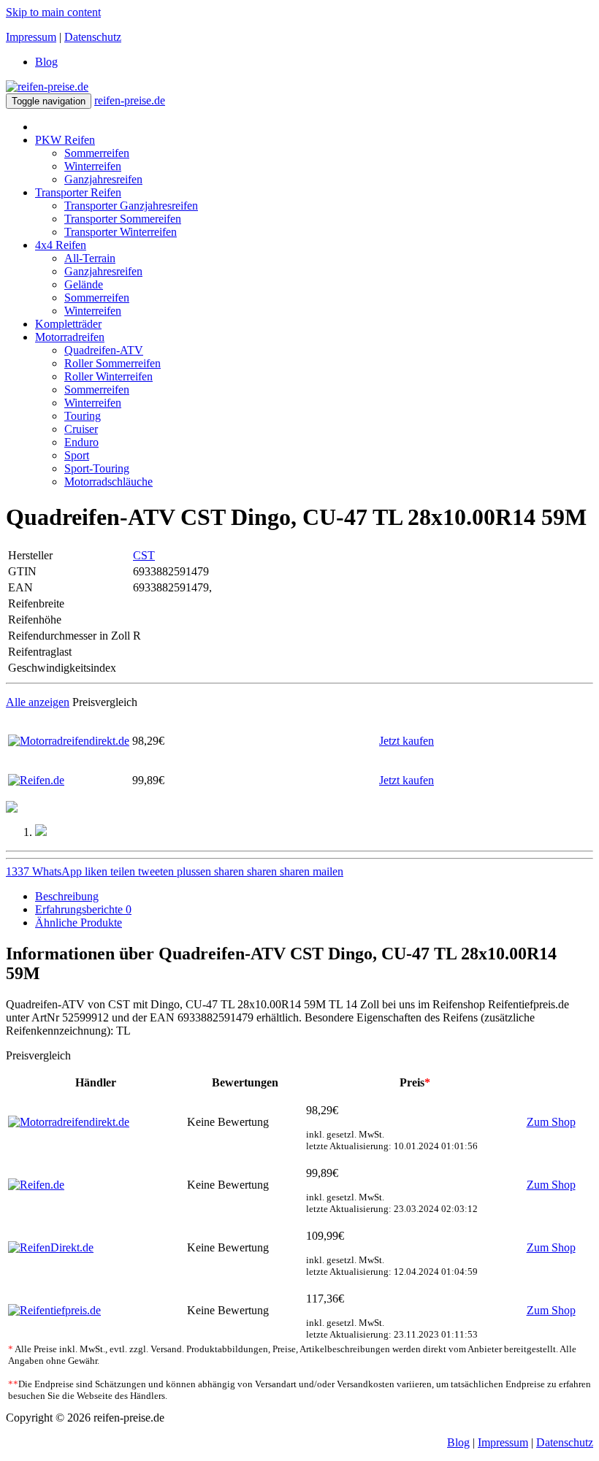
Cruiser (81, 429)
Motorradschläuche (108, 481)
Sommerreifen (96, 153)
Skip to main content (53, 12)
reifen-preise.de (129, 100)
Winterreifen (92, 166)
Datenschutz (92, 37)
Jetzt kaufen (406, 741)
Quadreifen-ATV (103, 350)
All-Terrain (89, 258)
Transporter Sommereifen (122, 218)
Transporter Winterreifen (120, 232)
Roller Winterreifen (108, 376)
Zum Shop (551, 1122)
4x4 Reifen (60, 245)
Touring (82, 416)
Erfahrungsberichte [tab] (83, 909)
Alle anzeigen (37, 702)
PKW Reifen (65, 140)
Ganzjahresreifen (103, 179)
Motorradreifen (69, 337)
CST (144, 555)
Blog (46, 61)
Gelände (83, 284)
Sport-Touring (96, 468)
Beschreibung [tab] (67, 896)
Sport (76, 455)
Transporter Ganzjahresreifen (131, 205)
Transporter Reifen (78, 192)
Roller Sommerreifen (112, 363)
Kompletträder (68, 324)
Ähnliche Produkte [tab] (78, 922)
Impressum (31, 37)
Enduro (81, 442)
